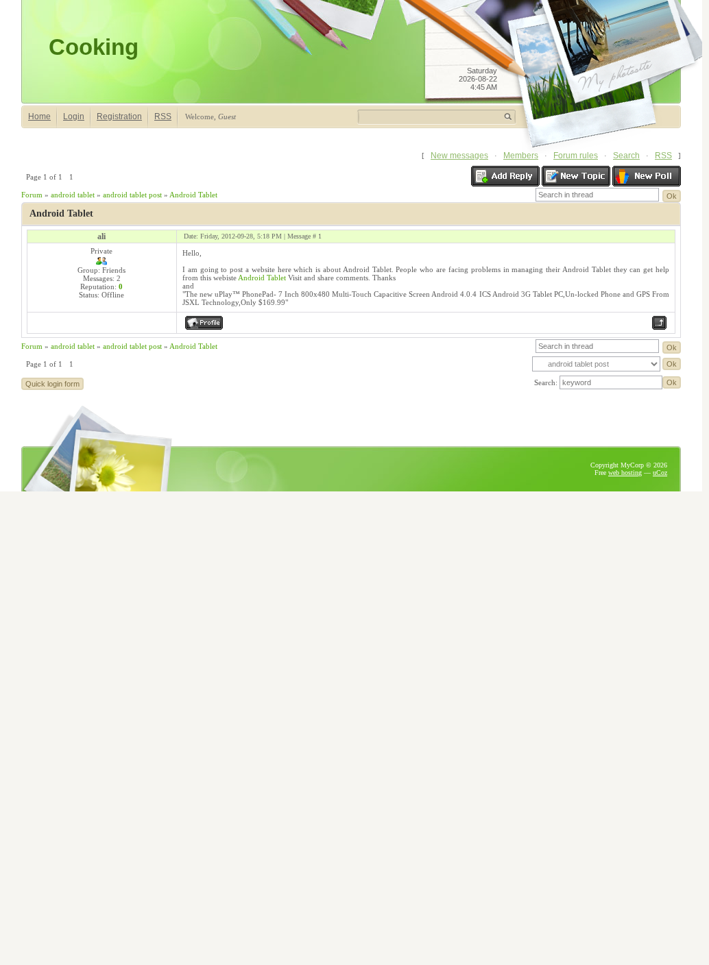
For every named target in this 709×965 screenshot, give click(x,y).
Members (520, 155)
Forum (32, 195)
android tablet (73, 195)
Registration (119, 116)
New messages (459, 155)
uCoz (660, 472)
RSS (162, 116)
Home (39, 116)
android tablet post (132, 195)
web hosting (625, 472)
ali (101, 236)
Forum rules (575, 155)
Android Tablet (193, 195)
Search (626, 155)
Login (73, 116)
